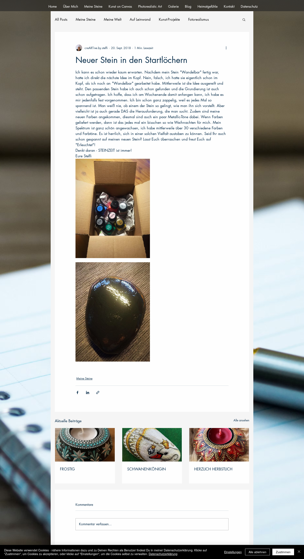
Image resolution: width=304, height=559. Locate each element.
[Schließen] (299, 552)
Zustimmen (283, 552)
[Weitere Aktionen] (226, 47)
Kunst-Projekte (169, 19)
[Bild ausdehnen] (112, 208)
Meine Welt (112, 19)
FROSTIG (67, 468)
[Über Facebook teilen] (77, 392)
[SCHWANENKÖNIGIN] (152, 445)
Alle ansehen (241, 420)
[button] (244, 19)
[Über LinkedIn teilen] (88, 392)
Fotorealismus (198, 19)
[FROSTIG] (85, 445)
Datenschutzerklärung (163, 554)
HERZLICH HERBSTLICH (213, 468)
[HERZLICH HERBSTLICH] (219, 445)
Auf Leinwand (140, 19)
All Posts (61, 19)
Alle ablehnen (257, 552)
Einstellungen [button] (233, 552)
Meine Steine (86, 19)
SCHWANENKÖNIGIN (146, 468)
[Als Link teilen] (98, 392)
